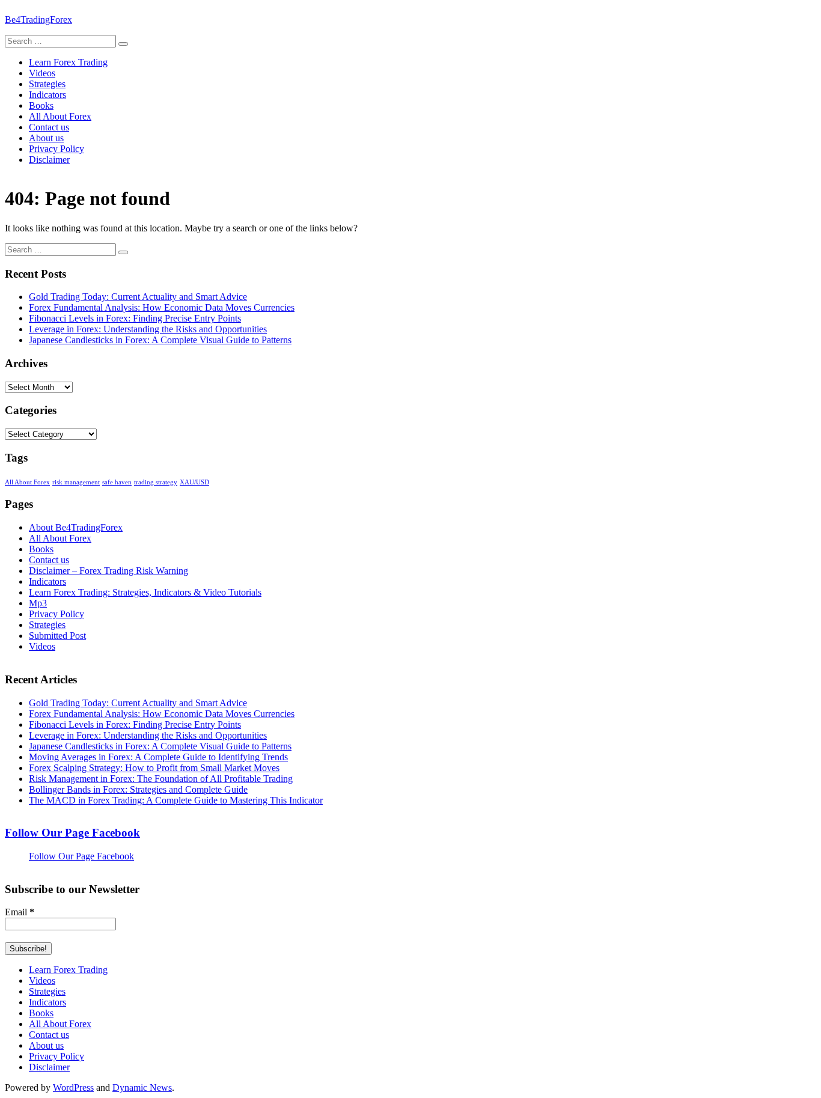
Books (41, 105)
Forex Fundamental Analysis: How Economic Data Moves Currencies (162, 307)
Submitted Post (57, 635)
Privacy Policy (56, 149)
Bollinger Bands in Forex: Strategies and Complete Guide (138, 789)
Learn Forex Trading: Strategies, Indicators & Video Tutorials (145, 592)
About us (46, 138)
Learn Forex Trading (68, 62)
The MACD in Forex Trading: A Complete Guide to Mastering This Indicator (176, 800)
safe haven (117, 482)
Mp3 (38, 603)
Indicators (47, 95)
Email (19, 912)
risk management (76, 482)
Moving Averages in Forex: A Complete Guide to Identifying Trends (158, 757)
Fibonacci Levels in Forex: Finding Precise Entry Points (135, 318)
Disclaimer (49, 159)
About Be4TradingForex (76, 527)
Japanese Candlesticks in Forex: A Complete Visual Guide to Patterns (160, 340)
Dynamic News (142, 1087)
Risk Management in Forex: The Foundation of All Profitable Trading (161, 778)
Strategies (47, 84)
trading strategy (155, 482)
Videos (42, 73)
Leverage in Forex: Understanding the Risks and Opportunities (148, 329)
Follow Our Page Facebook (72, 832)
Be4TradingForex (38, 19)
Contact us (49, 127)
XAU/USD (194, 482)
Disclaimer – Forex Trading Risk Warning (108, 571)
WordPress (73, 1087)
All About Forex (60, 116)
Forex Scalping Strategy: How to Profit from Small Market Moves (154, 768)
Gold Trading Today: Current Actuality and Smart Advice (138, 296)
